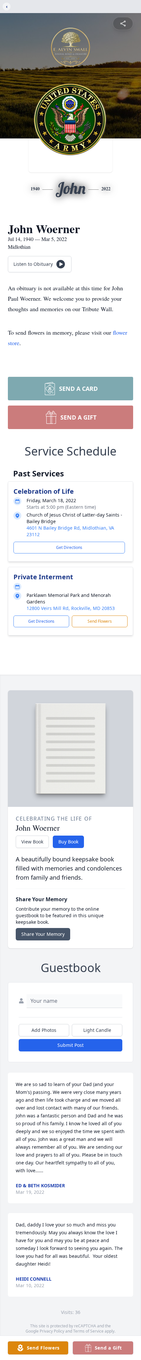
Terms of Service (88, 1331)
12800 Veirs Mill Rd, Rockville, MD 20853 (71, 608)
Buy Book (68, 842)
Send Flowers (100, 621)
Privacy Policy (52, 1331)
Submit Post (70, 1045)
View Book (32, 842)
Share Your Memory (43, 934)
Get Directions (69, 547)
